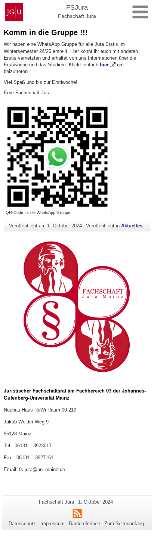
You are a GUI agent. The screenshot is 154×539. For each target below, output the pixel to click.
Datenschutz (22, 523)
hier (104, 64)
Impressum (52, 523)
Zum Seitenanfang (124, 523)
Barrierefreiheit (84, 523)
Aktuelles (131, 225)
